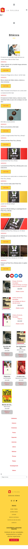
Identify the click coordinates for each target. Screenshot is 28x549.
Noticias (14, 451)
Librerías (14, 442)
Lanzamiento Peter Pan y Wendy (9, 160)
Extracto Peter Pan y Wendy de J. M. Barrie (12, 258)
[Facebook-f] (14, 500)
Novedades (15, 283)
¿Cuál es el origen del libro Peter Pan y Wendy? (13, 135)
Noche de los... (7, 404)
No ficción (19, 281)
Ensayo (14, 281)
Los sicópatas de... (21, 347)
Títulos (14, 461)
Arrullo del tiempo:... (7, 347)
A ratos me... (21, 376)
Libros (14, 446)
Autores (14, 423)
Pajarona (20, 318)
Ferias (14, 432)
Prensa (14, 456)
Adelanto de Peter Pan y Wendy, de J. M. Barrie (13, 230)
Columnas (14, 427)
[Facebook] (20, 276)
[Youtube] (12, 276)
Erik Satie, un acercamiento (8, 121)
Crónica (14, 297)
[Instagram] (8, 276)
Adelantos (14, 418)
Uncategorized (14, 465)
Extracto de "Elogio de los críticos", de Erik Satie (13, 75)
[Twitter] (16, 276)
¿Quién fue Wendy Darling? (8, 203)
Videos (14, 470)
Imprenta (14, 437)
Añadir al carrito (20, 291)
